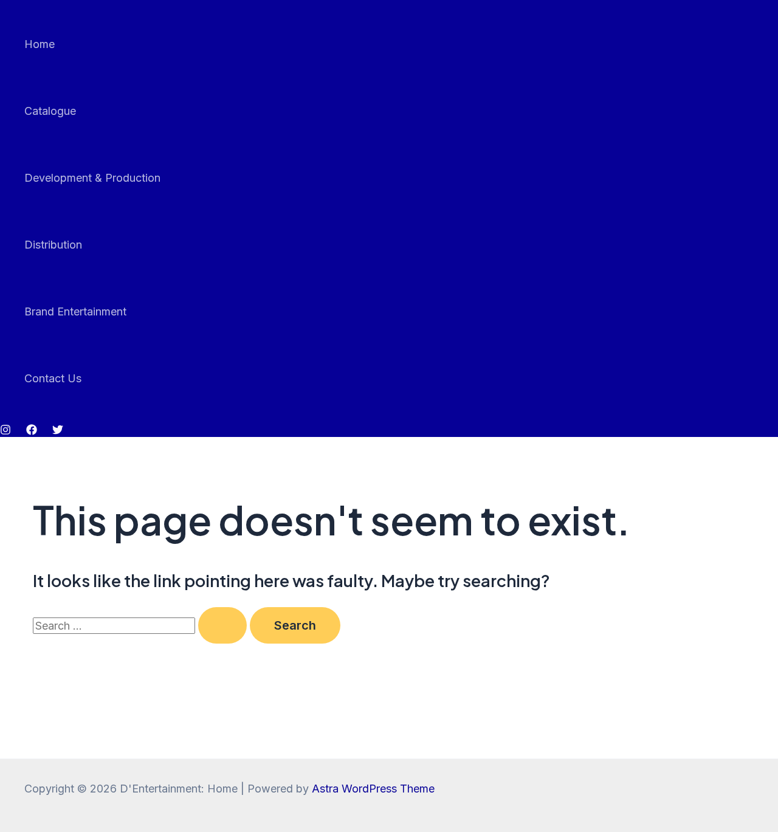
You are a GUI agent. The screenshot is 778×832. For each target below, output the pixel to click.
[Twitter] (57, 431)
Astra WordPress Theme (373, 788)
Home (39, 44)
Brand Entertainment (75, 311)
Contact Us (52, 378)
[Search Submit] (222, 625)
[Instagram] (5, 431)
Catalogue (50, 111)
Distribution (53, 244)
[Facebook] (31, 431)
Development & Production (92, 177)
